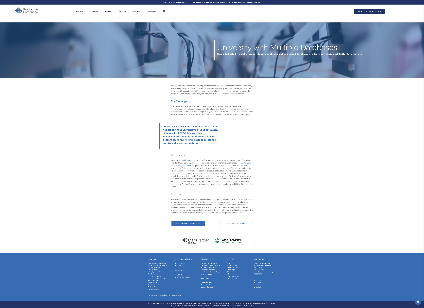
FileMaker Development (209, 263)
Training (136, 11)
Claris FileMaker (179, 263)
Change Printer (153, 270)
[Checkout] (164, 11)
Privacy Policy (152, 295)
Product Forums (232, 268)
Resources (151, 11)
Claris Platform (179, 265)
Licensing (108, 11)
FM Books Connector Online (157, 278)
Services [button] (79, 11)
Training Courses (233, 276)
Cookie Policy (176, 295)
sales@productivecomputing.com (265, 272)
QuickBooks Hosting (207, 287)
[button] (188, 223)
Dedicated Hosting (207, 283)
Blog (228, 274)
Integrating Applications (209, 268)
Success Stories (232, 278)
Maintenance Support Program (211, 272)
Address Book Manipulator (157, 263)
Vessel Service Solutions (182, 277)
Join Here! (258, 2)
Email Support (232, 265)
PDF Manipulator (153, 289)
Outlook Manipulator (155, 287)
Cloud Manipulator (154, 268)
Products (93, 11)
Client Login (231, 270)
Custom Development (208, 270)
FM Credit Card (153, 280)
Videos (229, 272)
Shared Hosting (206, 285)
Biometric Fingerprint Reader (157, 265)
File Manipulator (153, 274)
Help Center (231, 263)
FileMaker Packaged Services (211, 265)
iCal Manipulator (153, 285)
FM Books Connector (155, 276)
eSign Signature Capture (156, 272)
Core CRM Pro (179, 275)
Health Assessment (189, 160)
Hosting (122, 11)
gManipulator (152, 283)
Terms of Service (164, 295)
